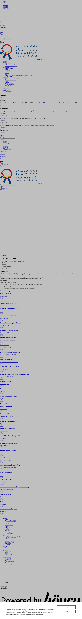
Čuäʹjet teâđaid (66, 614)
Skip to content (3, 21)
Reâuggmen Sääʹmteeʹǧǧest (10, 64)
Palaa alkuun (2, 516)
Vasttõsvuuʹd (5, 5)
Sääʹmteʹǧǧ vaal (8, 530)
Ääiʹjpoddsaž (5, 6)
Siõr (6, 560)
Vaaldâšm (7, 73)
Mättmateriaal (8, 558)
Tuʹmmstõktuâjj (6, 3)
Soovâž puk (66, 607)
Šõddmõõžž (7, 89)
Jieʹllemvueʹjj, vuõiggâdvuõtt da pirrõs (13, 78)
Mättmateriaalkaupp (7, 9)
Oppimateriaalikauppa (4, 164)
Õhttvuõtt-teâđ (5, 7)
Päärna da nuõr (8, 85)
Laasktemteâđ (8, 91)
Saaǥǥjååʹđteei (8, 70)
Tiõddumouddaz (8, 562)
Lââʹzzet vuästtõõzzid (7, 266)
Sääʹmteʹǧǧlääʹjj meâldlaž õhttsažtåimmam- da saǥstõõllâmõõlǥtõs (18, 75)
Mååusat (4, 255)
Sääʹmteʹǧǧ (7, 63)
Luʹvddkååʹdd (8, 71)
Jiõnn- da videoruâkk (9, 561)
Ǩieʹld (66, 611)
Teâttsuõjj (7, 553)
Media (6, 92)
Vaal (6, 74)
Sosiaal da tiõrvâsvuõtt (9, 83)
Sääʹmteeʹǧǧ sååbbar (9, 68)
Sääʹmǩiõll (7, 82)
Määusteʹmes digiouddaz (10, 564)
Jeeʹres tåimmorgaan (9, 76)
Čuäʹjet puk (2, 97)
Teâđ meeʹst (5, 2)
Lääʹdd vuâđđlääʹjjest (43, 102)
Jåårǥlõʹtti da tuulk (6, 8)
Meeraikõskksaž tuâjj (9, 84)
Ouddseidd (5, 1)
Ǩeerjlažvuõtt (8, 559)
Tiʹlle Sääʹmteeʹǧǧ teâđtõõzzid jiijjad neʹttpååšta (44, 125)
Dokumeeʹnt (5, 36)
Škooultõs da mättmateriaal (10, 80)
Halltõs (6, 69)
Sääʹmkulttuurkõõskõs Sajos (11, 66)
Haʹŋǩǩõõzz (7, 87)
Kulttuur (7, 81)
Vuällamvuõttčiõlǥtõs (9, 554)
